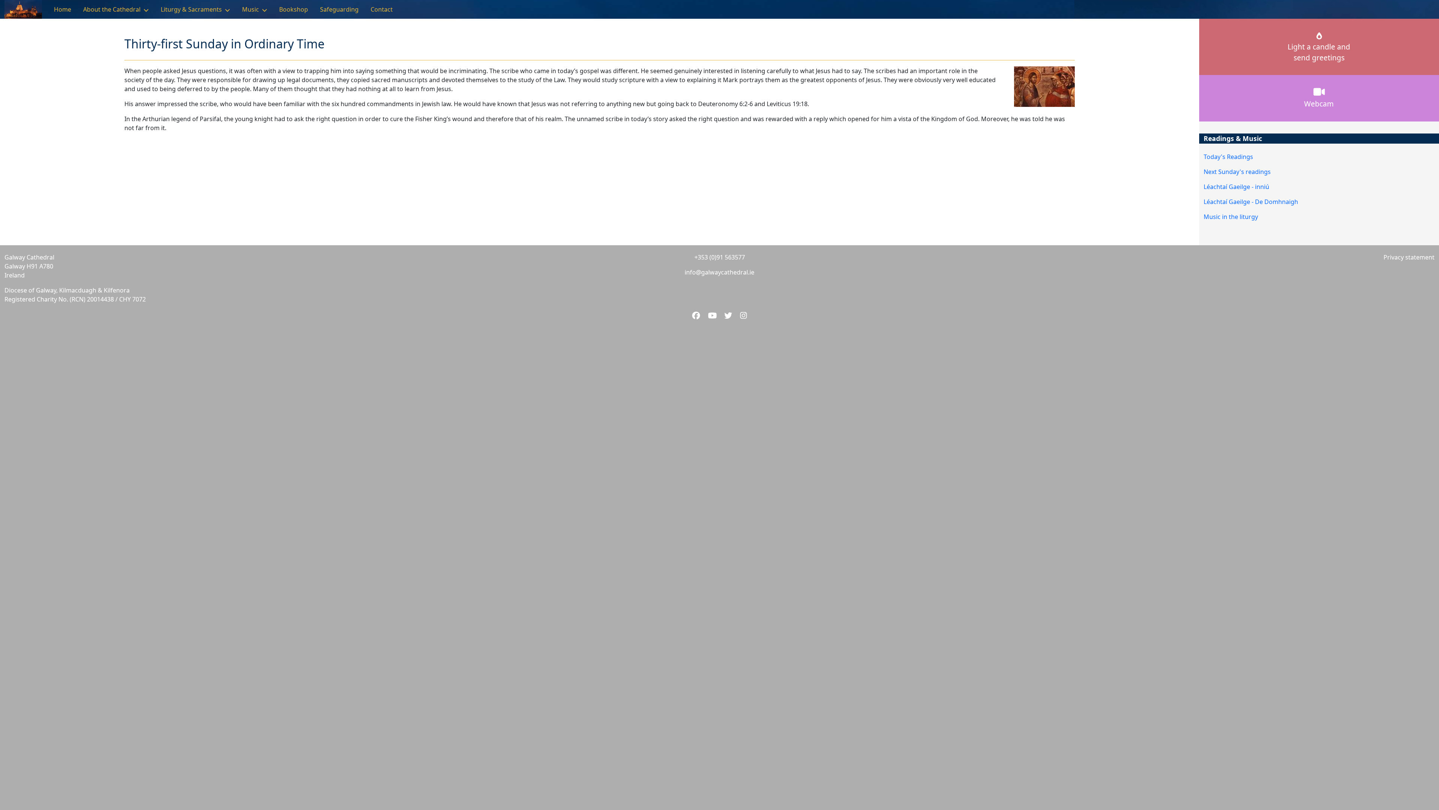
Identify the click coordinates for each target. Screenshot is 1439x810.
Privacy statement (1409, 257)
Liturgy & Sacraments (191, 9)
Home (62, 9)
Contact (382, 9)
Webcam (1319, 104)
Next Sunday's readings (1237, 172)
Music (250, 9)
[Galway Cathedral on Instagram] (743, 315)
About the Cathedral (112, 9)
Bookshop (293, 9)
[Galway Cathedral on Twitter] (729, 315)
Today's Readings (1228, 157)
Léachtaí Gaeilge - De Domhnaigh (1251, 202)
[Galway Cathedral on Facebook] (697, 315)
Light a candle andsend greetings (1319, 52)
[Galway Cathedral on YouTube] (713, 315)
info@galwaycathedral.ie (719, 272)
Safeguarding (339, 9)
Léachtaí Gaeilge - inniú (1236, 187)
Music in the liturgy (1231, 217)
